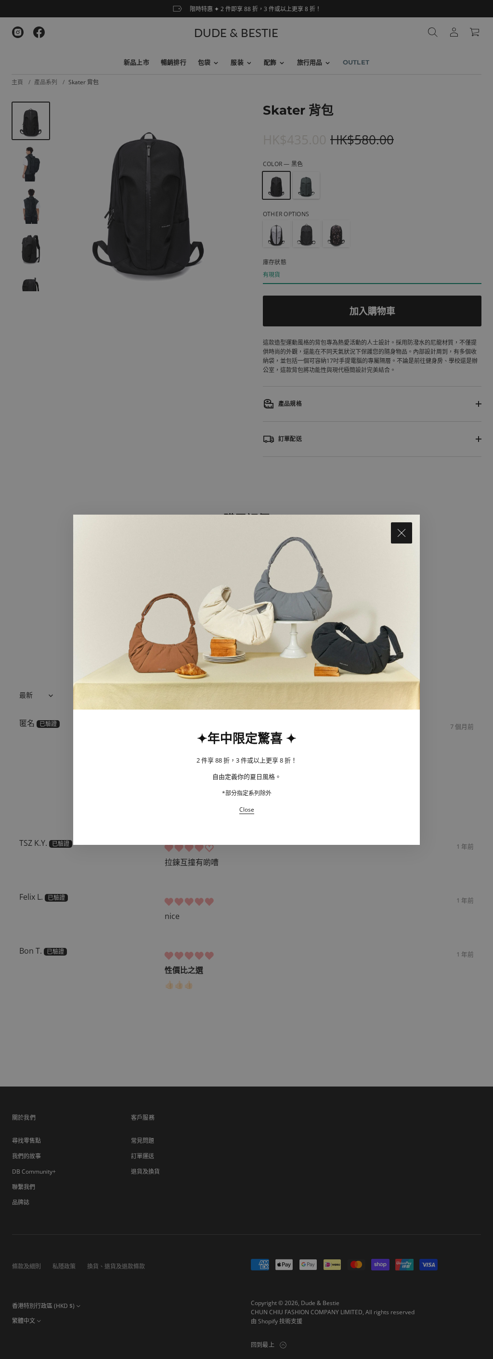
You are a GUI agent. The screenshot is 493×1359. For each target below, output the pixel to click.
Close (246, 809)
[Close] (401, 533)
